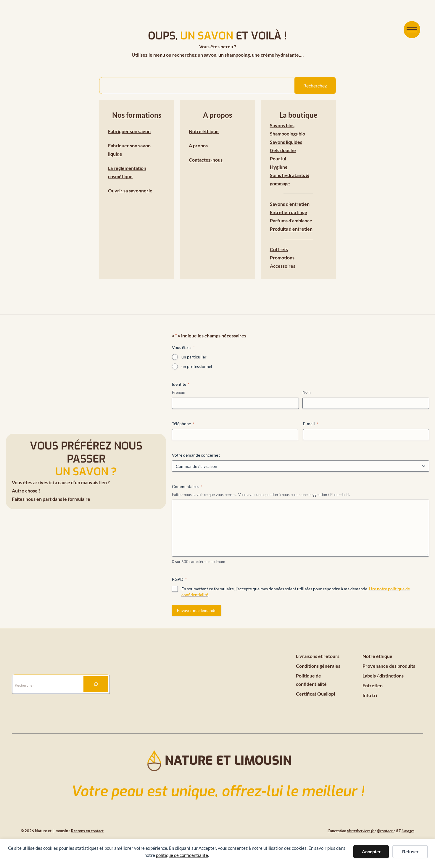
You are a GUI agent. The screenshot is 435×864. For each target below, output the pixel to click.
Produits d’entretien (291, 229)
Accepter (371, 851)
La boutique (298, 115)
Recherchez (315, 85)
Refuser (410, 851)
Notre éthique (204, 131)
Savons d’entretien (290, 204)
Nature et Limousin (228, 760)
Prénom (178, 392)
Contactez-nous (206, 159)
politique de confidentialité (182, 855)
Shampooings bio (287, 133)
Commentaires (187, 486)
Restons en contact (87, 830)
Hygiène (279, 167)
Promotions (282, 257)
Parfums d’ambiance (291, 220)
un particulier (194, 356)
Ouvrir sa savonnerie (130, 190)
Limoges (408, 830)
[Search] (95, 684)
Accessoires (282, 266)
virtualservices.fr (360, 830)
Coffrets (279, 249)
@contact (385, 830)
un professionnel (196, 366)
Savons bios (282, 125)
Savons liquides (286, 142)
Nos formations (136, 115)
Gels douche (283, 150)
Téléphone (183, 423)
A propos (217, 115)
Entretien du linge (288, 212)
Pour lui (278, 158)
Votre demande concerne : (196, 454)
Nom (306, 392)
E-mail (310, 423)
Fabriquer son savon (129, 131)
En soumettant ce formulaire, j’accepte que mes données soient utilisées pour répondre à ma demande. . (295, 591)
